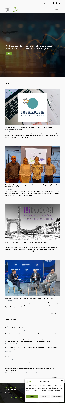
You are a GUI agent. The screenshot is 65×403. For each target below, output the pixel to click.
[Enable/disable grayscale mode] (56, 3)
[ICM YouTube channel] (21, 397)
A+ (47, 3)
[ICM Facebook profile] (16, 397)
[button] (62, 381)
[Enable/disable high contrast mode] (53, 3)
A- (50, 3)
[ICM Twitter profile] (11, 397)
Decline (44, 396)
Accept (32, 396)
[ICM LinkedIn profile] (7, 397)
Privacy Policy (43, 400)
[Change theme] (44, 3)
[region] (32, 45)
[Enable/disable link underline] (59, 3)
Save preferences (57, 396)
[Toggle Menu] (56, 9)
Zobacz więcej (54, 313)
